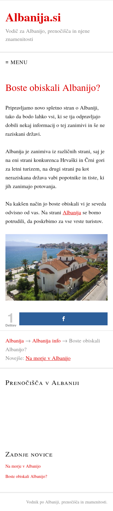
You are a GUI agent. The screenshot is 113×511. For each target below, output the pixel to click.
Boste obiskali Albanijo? (26, 476)
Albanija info (46, 340)
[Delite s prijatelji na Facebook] (63, 318)
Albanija (72, 212)
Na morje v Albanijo (48, 357)
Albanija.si (33, 17)
